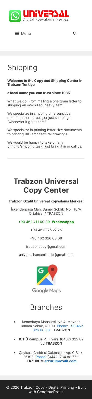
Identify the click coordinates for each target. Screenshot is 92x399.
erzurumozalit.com (60, 361)
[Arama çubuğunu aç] (75, 33)
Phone (61, 326)
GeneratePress (50, 391)
